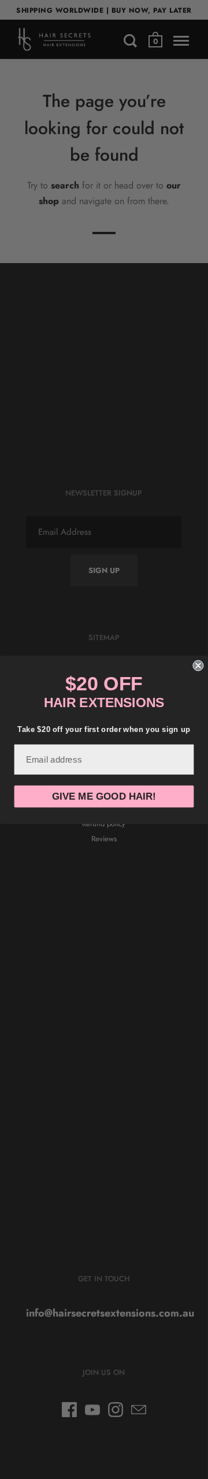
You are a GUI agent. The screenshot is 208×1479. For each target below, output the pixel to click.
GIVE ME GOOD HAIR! (104, 796)
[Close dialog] (197, 665)
